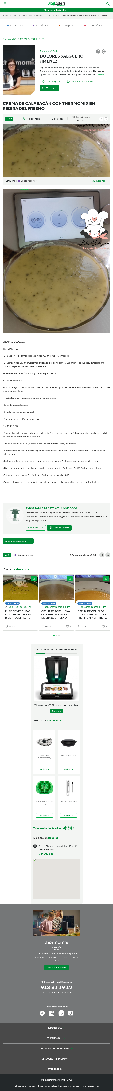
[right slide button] (107, 635)
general (55, 15)
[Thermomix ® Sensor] (68, 787)
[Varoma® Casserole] (68, 741)
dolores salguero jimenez (39, 15)
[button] (108, 4)
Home (5, 15)
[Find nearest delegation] (5, 4)
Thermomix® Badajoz (18, 15)
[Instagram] (61, 1013)
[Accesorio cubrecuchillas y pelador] (44, 741)
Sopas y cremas (12, 603)
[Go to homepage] (56, 4)
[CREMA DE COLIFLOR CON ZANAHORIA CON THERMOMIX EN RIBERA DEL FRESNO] (92, 590)
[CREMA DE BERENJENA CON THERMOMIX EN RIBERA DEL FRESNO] (56, 590)
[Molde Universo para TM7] (44, 787)
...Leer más (100, 74)
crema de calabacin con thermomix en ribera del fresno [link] (84, 15)
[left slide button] (5, 635)
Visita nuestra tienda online (55, 10)
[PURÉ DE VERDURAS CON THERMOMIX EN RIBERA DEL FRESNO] (20, 590)
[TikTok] (71, 1013)
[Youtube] (52, 1013)
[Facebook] (42, 1013)
